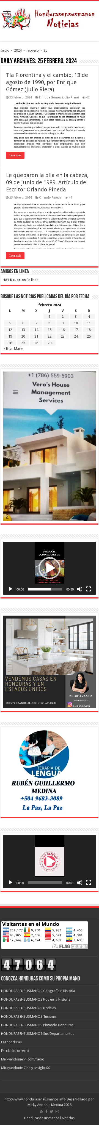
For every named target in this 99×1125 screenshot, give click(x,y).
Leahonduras (11, 1042)
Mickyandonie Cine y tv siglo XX (25, 1068)
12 (10, 330)
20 (23, 336)
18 (89, 330)
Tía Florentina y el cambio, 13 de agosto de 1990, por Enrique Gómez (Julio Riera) (47, 82)
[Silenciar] (79, 589)
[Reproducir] (10, 589)
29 (49, 343)
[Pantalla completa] (88, 589)
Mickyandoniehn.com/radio (22, 1059)
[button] (49, 568)
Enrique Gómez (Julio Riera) (59, 97)
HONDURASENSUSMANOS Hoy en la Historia (35, 999)
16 (63, 330)
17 (76, 330)
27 (23, 343)
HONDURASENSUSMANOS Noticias (28, 1008)
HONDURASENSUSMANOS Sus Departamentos (37, 1034)
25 (89, 336)
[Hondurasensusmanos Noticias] (49, 17)
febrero (32, 50)
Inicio (5, 50)
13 (23, 330)
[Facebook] (46, 1111)
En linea (20, 280)
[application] (49, 568)
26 (10, 343)
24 (76, 336)
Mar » (18, 348)
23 (63, 336)
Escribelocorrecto (15, 1051)
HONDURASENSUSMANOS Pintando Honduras (37, 1025)
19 (10, 336)
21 (36, 336)
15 (49, 330)
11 (89, 323)
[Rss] (42, 1111)
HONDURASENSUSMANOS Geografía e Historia (38, 991)
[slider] (45, 589)
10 (76, 323)
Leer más (15, 155)
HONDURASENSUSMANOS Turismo (28, 1016)
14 (36, 330)
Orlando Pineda (50, 197)
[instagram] (57, 1111)
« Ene (7, 348)
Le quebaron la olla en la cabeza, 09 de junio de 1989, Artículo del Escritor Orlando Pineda (47, 182)
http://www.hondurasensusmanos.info (35, 1099)
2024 (18, 50)
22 (49, 336)
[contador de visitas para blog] (28, 965)
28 (36, 343)
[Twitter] (51, 1111)
